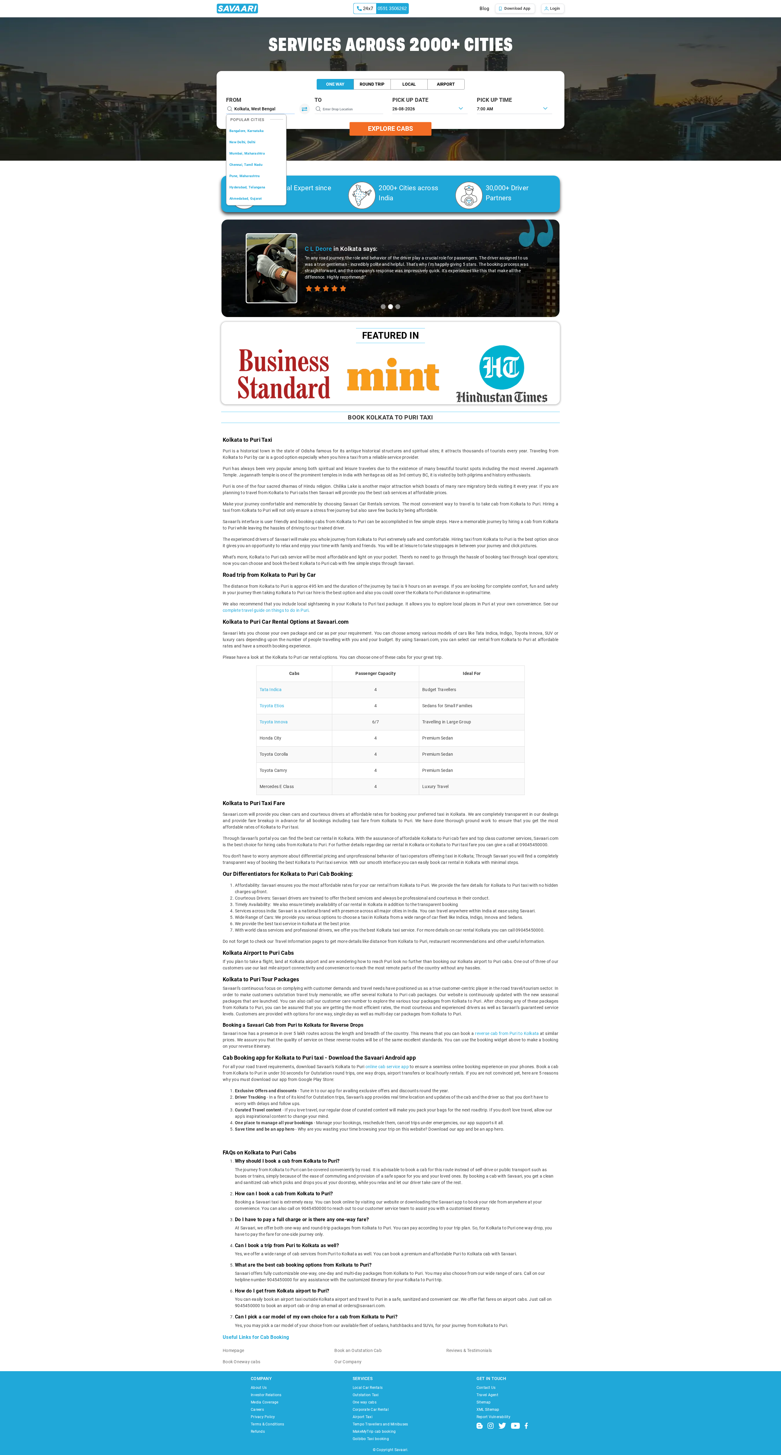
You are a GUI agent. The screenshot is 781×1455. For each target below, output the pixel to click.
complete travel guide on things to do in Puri (265, 610)
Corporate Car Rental (371, 1409)
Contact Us (486, 1387)
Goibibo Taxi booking (371, 1439)
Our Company (348, 1361)
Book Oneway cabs (241, 1361)
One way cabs (364, 1402)
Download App (517, 8)
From (233, 100)
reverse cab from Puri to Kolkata (507, 1033)
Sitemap (484, 1402)
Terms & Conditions (267, 1424)
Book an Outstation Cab (358, 1350)
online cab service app (387, 1066)
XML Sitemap (488, 1409)
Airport (446, 84)
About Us (259, 1387)
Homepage (233, 1350)
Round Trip (372, 84)
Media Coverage (265, 1402)
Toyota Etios (272, 705)
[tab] (383, 306)
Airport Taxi (363, 1417)
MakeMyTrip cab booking (374, 1431)
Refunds (258, 1431)
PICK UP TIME (494, 100)
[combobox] (514, 108)
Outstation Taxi (366, 1395)
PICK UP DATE (410, 100)
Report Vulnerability (493, 1417)
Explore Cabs (390, 128)
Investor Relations (266, 1395)
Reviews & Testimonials (469, 1350)
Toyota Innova (274, 721)
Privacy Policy (263, 1417)
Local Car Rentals (368, 1387)
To (318, 100)
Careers (257, 1409)
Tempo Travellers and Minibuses (380, 1424)
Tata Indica (271, 689)
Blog (484, 8)
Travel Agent (487, 1395)
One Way (335, 84)
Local (409, 84)
